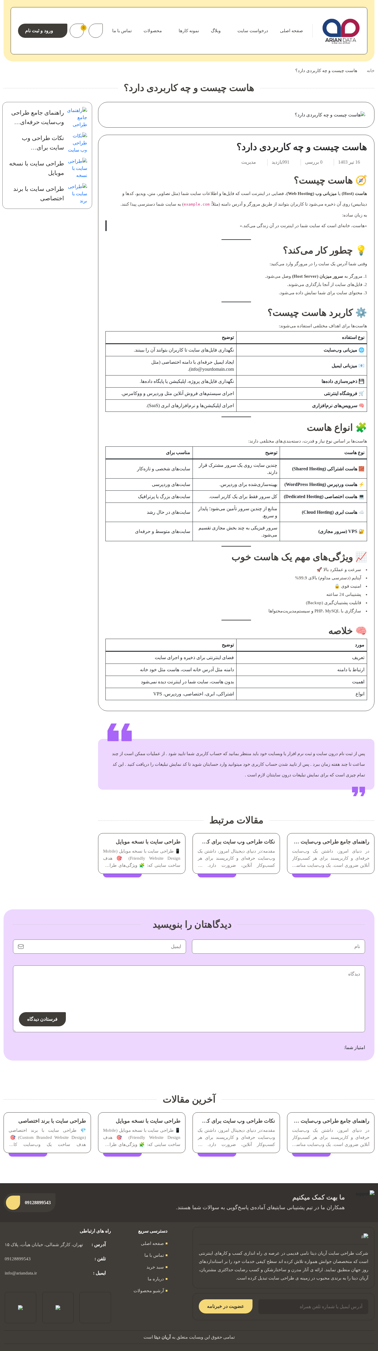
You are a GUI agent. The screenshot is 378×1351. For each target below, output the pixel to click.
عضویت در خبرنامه (225, 1306)
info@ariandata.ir (21, 1273)
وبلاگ (216, 30)
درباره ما (156, 1279)
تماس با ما (122, 30)
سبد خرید (155, 1267)
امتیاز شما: (354, 1047)
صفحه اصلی (291, 30)
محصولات (153, 30)
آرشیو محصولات (148, 1290)
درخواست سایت (252, 30)
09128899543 (18, 1258)
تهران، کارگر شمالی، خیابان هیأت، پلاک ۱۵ (44, 1244)
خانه (370, 70)
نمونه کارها (189, 30)
